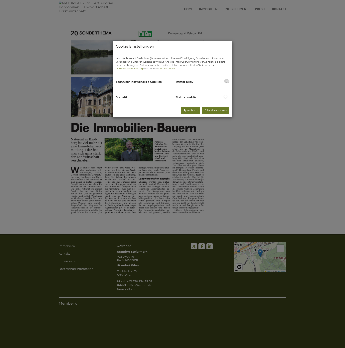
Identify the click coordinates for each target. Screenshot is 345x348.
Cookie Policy (167, 68)
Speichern (190, 110)
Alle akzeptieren (215, 110)
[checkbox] (226, 81)
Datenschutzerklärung (129, 68)
